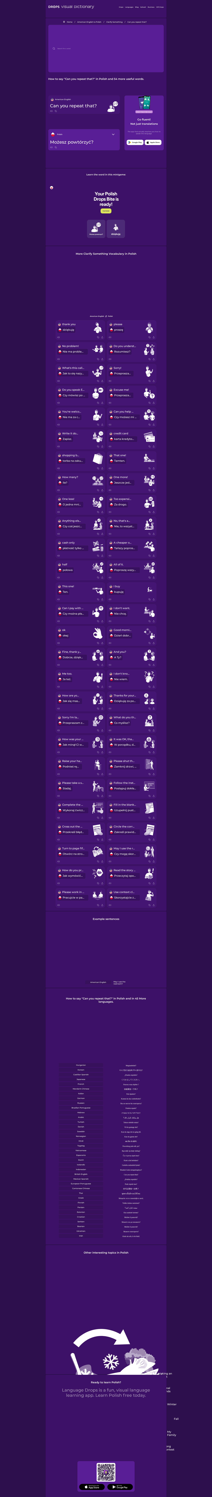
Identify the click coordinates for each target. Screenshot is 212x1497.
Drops (121, 7)
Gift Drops (160, 7)
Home (69, 22)
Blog (137, 7)
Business (151, 7)
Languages (129, 7)
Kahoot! (143, 7)
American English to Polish (89, 22)
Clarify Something (114, 22)
